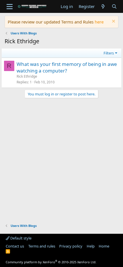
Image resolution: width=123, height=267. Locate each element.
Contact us (15, 246)
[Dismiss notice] (112, 22)
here (99, 22)
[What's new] (103, 6)
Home (104, 246)
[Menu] (9, 6)
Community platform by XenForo (51, 262)
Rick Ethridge (27, 76)
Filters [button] (109, 53)
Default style (20, 238)
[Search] (114, 6)
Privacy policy (70, 246)
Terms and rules (41, 246)
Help (91, 246)
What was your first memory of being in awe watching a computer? (67, 67)
